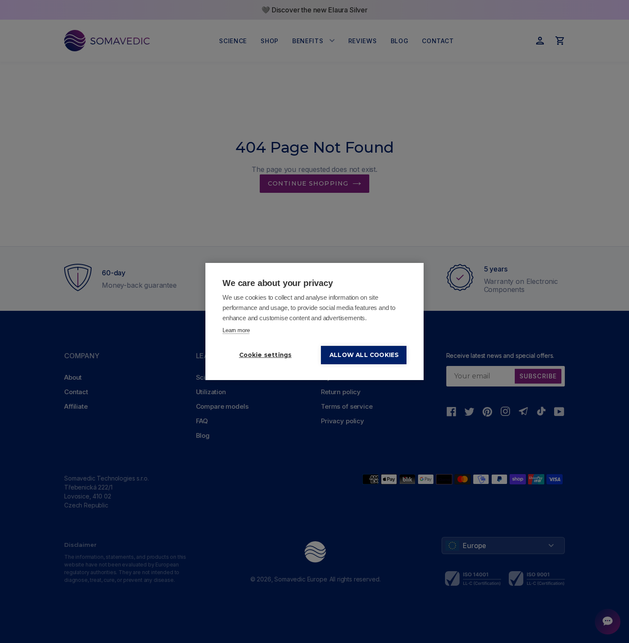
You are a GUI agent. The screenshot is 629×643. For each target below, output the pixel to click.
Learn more (236, 330)
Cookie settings (265, 354)
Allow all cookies (364, 354)
